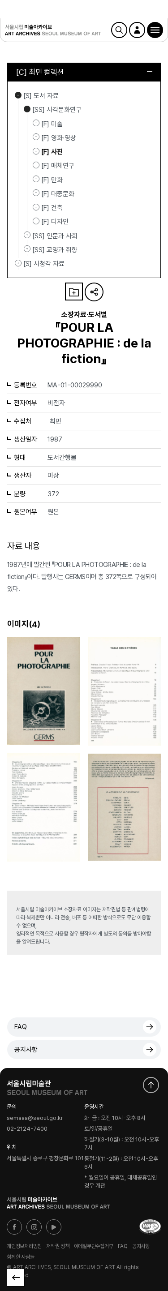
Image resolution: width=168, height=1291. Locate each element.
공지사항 (26, 1050)
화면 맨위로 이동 (151, 1085)
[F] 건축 (52, 208)
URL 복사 (94, 292)
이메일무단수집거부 (93, 1246)
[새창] (150, 1227)
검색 (119, 30)
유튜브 (54, 1227)
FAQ (20, 1027)
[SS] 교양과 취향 (27, 249)
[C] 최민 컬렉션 (40, 72)
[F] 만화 (52, 180)
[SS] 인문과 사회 (27, 235)
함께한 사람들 (20, 1257)
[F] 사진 (52, 152)
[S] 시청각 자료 (18, 263)
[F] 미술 (52, 124)
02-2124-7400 (27, 1129)
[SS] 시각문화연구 (27, 109)
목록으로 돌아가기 (15, 1277)
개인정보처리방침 (24, 1246)
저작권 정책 (57, 1246)
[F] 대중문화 (57, 194)
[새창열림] (47, 1085)
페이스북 (14, 1227)
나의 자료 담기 (74, 291)
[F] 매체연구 (57, 166)
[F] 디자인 (55, 222)
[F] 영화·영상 (58, 138)
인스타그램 (34, 1227)
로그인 (137, 30)
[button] (155, 30)
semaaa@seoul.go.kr (35, 1118)
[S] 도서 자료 (18, 95)
